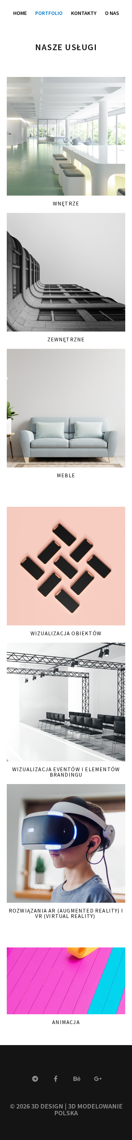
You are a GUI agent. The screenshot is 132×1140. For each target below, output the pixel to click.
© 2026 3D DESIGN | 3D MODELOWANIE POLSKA (66, 1109)
